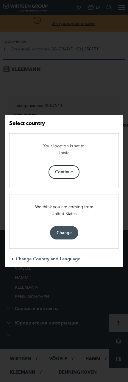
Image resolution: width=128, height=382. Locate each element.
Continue (64, 171)
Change (64, 232)
